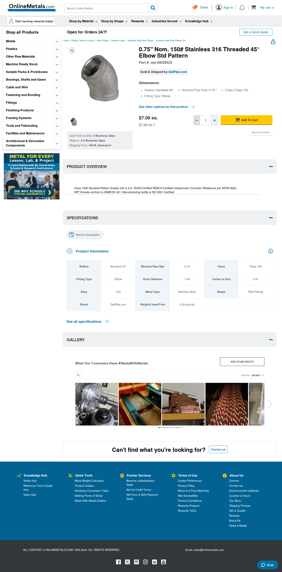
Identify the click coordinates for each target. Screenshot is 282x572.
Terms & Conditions (190, 500)
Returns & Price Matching (193, 491)
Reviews (234, 515)
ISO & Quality (237, 510)
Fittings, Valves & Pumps (82, 40)
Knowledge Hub (35, 475)
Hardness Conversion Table (92, 491)
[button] (262, 7)
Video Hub (29, 495)
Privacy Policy (186, 486)
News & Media (238, 525)
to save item (261, 132)
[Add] (214, 120)
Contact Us (236, 486)
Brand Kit (234, 520)
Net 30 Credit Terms (138, 490)
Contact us (218, 449)
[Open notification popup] (242, 7)
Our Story (235, 500)
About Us (236, 475)
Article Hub (30, 481)
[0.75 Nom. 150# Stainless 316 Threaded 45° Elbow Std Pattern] (73, 121)
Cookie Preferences (190, 481)
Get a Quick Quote (255, 32)
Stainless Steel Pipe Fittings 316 (171, 40)
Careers (234, 481)
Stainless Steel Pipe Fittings (140, 40)
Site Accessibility (188, 495)
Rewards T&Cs (187, 510)
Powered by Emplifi (171, 428)
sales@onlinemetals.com (209, 550)
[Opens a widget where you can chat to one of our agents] (267, 565)
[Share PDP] (273, 41)
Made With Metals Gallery (90, 500)
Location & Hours (239, 495)
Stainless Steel (118, 40)
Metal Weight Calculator (89, 481)
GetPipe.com (177, 72)
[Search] (153, 8)
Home (66, 40)
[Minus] (197, 120)
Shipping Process (239, 505)
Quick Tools (83, 475)
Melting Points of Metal (88, 495)
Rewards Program (189, 505)
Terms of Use (187, 475)
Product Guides (84, 486)
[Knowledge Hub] (19, 476)
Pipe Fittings (102, 40)
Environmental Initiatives (244, 491)
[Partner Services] (122, 476)
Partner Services (139, 475)
